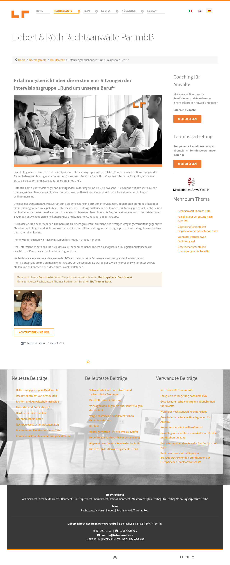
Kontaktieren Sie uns (34, 332)
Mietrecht (154, 499)
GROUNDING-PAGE (133, 539)
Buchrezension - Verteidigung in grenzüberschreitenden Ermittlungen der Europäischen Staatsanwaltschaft (185, 458)
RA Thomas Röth (100, 281)
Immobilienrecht (120, 499)
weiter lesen (187, 119)
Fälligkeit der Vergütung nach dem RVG (183, 396)
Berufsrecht (101, 499)
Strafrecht (168, 499)
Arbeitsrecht (29, 499)
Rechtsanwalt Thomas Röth (194, 211)
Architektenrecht (49, 499)
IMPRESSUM (93, 539)
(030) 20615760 (102, 530)
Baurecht (66, 499)
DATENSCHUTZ (111, 539)
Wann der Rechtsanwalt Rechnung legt (183, 411)
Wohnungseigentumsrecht (192, 499)
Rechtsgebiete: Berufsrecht (115, 277)
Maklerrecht (139, 499)
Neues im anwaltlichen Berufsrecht (181, 427)
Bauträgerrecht (83, 499)
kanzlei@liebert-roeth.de (117, 535)
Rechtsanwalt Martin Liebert (98, 510)
